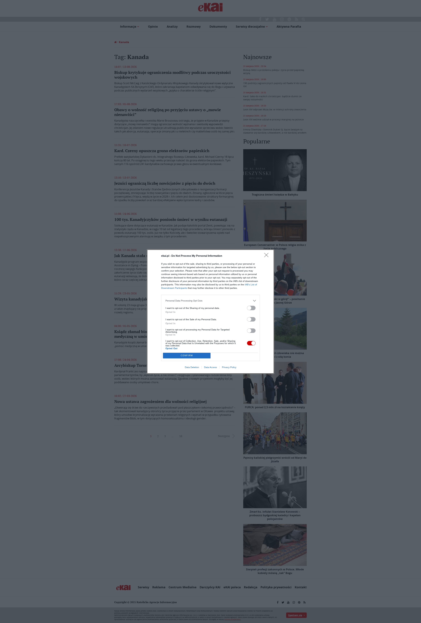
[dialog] (210, 312)
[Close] (267, 256)
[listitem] (210, 300)
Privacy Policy (229, 367)
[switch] (251, 308)
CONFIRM (187, 355)
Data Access (210, 367)
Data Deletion (192, 367)
